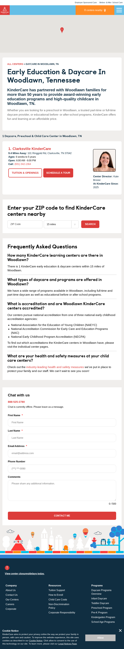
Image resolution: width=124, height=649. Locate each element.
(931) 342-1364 (23, 164)
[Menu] (119, 10)
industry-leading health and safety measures (55, 367)
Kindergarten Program (103, 617)
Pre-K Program (99, 612)
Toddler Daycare (100, 603)
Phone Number (16, 461)
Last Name (15, 430)
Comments (14, 477)
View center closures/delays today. (24, 573)
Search (90, 224)
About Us (11, 590)
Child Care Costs (58, 599)
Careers (10, 604)
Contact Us (12, 595)
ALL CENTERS (15, 64)
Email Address (17, 446)
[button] (62, 30)
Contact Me (62, 515)
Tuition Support (57, 590)
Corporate (11, 609)
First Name (15, 415)
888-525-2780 (16, 401)
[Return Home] (5, 10)
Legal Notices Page (67, 644)
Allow (100, 637)
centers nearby (93, 10)
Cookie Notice (35, 640)
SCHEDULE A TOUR (58, 172)
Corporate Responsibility (62, 612)
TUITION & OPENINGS (25, 172)
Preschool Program (101, 608)
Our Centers (12, 599)
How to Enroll (56, 595)
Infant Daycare (99, 598)
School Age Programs (103, 622)
